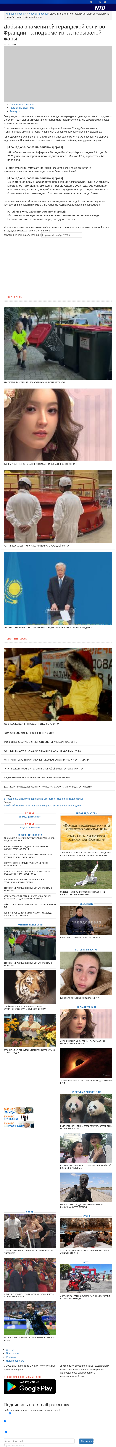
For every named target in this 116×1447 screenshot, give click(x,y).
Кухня (86, 1216)
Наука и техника (86, 1007)
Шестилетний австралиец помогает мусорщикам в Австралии (34, 382)
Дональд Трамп (26, 816)
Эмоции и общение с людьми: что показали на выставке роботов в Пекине (40, 464)
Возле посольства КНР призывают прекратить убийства (31, 724)
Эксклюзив (86, 903)
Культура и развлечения (86, 1092)
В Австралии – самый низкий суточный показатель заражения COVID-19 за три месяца (46, 760)
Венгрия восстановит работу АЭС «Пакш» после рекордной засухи (36, 546)
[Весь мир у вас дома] (4, 1185)
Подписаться (87, 1441)
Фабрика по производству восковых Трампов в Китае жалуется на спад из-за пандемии (48, 787)
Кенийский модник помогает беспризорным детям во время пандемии (43, 805)
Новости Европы (38, 13)
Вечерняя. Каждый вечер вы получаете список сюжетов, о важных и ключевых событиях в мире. (59, 1415)
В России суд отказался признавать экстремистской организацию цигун (44, 798)
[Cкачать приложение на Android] (30, 1392)
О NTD (10, 1349)
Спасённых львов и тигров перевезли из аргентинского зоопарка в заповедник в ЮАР (25, 1007)
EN (100, 2)
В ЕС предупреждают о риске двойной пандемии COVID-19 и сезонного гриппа (42, 751)
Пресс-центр (13, 1353)
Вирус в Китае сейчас (30, 827)
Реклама (11, 1357)
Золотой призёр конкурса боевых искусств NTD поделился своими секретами (82, 893)
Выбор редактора (86, 813)
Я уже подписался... (15, 1445)
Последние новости (30, 835)
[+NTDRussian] (4, 1194)
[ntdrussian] (4, 1199)
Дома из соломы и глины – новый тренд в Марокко (29, 733)
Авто (86, 1262)
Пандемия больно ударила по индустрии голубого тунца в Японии (37, 777)
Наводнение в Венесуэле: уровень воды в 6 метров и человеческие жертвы (40, 742)
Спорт (29, 1212)
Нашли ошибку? (15, 1360)
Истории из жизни (86, 949)
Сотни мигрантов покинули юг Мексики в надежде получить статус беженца (28, 914)
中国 (104, 2)
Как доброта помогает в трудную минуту (79, 998)
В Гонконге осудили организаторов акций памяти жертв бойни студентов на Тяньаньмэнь (27, 897)
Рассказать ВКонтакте (22, 107)
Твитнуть (15, 111)
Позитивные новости (30, 924)
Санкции (37, 816)
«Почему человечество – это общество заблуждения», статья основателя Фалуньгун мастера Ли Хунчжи (85, 854)
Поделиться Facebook (22, 104)
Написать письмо (70, 1379)
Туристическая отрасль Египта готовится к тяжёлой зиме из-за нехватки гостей (43, 769)
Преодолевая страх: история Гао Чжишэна (80, 938)
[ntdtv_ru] (4, 1203)
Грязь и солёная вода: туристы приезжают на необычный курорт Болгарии (81, 1205)
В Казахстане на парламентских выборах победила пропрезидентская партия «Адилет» (48, 627)
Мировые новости (16, 13)
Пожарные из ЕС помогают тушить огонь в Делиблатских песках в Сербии (24, 881)
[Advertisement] (39, 265)
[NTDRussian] (4, 1181)
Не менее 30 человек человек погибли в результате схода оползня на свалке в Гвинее (27, 872)
